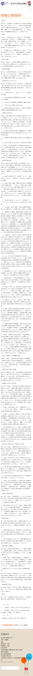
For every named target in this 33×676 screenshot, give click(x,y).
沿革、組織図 (4, 639)
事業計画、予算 (5, 643)
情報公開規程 (11, 15)
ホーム (30, 9)
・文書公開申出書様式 (7, 625)
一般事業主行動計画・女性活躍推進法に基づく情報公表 (16, 659)
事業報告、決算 (5, 645)
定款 (2, 641)
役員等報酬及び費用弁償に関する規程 (11, 650)
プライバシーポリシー (7, 662)
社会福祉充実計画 (6, 656)
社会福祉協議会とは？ (7, 637)
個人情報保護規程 (6, 654)
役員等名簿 (4, 647)
